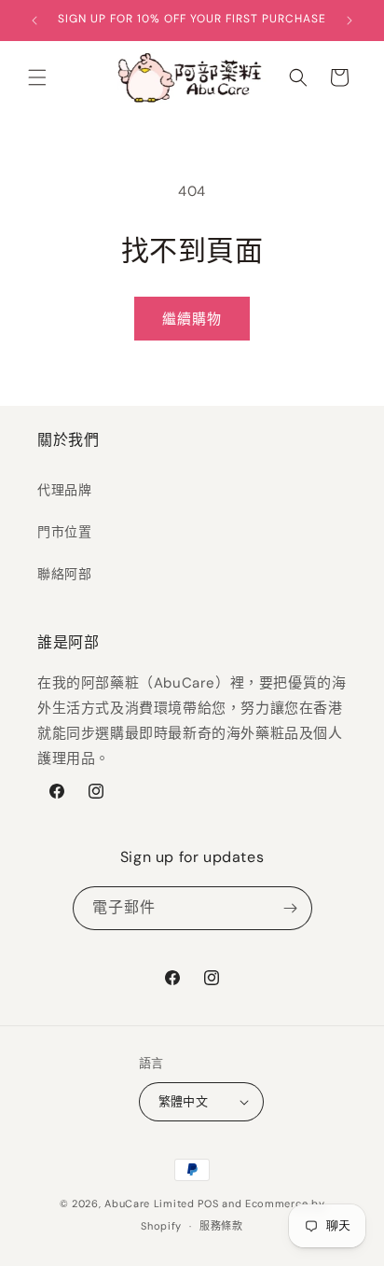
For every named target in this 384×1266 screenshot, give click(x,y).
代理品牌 (64, 489)
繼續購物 (192, 319)
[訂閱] (290, 908)
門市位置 (64, 531)
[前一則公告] (34, 20)
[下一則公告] (349, 20)
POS (208, 1203)
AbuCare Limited (149, 1203)
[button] (37, 77)
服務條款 (221, 1225)
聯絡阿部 (64, 573)
